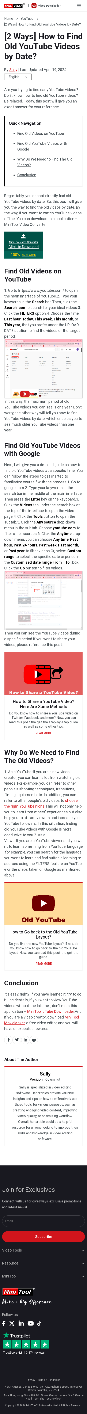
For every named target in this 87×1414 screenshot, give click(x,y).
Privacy (31, 1379)
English (14, 77)
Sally (13, 69)
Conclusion (26, 175)
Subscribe (43, 1236)
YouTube (27, 19)
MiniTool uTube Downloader (50, 1011)
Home (8, 19)
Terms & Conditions (48, 1379)
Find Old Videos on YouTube (40, 133)
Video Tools (12, 1250)
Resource (10, 1263)
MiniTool (9, 1276)
